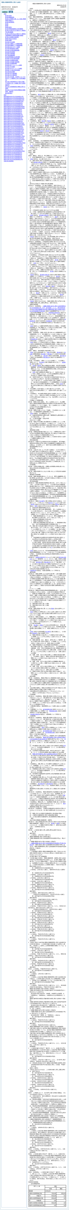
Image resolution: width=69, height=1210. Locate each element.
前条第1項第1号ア (41, 557)
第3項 (49, 121)
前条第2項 (33, 570)
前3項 (32, 274)
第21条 (45, 355)
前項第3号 (50, 783)
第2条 (52, 823)
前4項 (32, 301)
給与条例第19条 (49, 732)
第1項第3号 (41, 783)
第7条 (56, 260)
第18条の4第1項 (43, 215)
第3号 (39, 365)
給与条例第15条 (47, 709)
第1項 (49, 33)
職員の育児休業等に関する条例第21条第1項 (45, 754)
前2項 (51, 89)
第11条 (59, 352)
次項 (61, 383)
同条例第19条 (53, 711)
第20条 (50, 354)
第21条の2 (63, 355)
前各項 (42, 55)
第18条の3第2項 (35, 714)
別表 (52, 608)
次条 (48, 352)
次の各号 (41, 362)
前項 (39, 94)
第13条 (43, 354)
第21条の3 (46, 357)
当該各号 (34, 633)
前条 (41, 625)
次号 (34, 365)
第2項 (46, 124)
